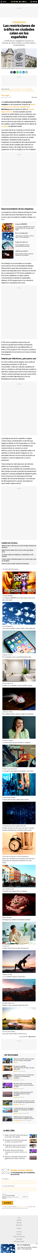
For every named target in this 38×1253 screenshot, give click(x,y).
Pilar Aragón (5, 95)
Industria (16, 1080)
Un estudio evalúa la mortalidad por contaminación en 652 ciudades (17, 555)
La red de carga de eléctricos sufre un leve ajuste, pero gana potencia (24, 1101)
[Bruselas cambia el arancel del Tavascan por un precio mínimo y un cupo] (7, 1085)
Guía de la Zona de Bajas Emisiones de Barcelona (15, 563)
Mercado (16, 1062)
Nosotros (19, 1234)
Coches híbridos (27, 89)
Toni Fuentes (21, 1080)
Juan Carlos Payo (21, 1071)
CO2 (23, 91)
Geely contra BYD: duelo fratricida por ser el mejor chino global (24, 1059)
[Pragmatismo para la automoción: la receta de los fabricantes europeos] (7, 1076)
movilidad (4, 126)
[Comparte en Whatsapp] (17, 72)
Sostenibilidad (17, 1120)
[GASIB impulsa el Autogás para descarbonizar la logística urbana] (7, 1118)
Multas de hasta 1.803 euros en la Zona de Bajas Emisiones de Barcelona (19, 546)
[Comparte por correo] (26, 72)
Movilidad (4, 91)
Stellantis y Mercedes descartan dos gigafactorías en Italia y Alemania (23, 1093)
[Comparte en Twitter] (14, 72)
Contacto (19, 1232)
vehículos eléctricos (14, 91)
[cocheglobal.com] (19, 1)
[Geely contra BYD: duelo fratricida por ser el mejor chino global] (7, 1060)
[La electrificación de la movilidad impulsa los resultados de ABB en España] (7, 1110)
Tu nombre (5, 1179)
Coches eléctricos (16, 89)
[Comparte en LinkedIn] (23, 72)
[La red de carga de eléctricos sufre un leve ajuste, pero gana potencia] (7, 1102)
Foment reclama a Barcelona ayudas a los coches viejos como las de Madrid (19, 560)
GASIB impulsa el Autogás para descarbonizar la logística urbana (24, 1117)
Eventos (19, 1228)
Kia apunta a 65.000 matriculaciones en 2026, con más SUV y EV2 (24, 1067)
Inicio (19, 1218)
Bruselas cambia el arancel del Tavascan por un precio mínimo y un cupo (24, 1085)
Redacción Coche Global (23, 1113)
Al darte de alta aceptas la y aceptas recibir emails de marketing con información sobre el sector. (18, 1207)
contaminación (29, 91)
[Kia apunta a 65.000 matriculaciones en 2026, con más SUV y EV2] (7, 1068)
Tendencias (16, 1104)
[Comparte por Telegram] (20, 72)
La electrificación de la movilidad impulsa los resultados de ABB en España (24, 1109)
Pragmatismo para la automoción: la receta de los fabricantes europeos (24, 1076)
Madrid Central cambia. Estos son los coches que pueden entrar (17, 551)
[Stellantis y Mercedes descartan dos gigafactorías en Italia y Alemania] (7, 1094)
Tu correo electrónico (8, 1186)
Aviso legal (19, 1239)
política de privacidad (22, 1206)
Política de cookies (19, 1241)
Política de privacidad (19, 1236)
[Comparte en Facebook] (11, 72)
